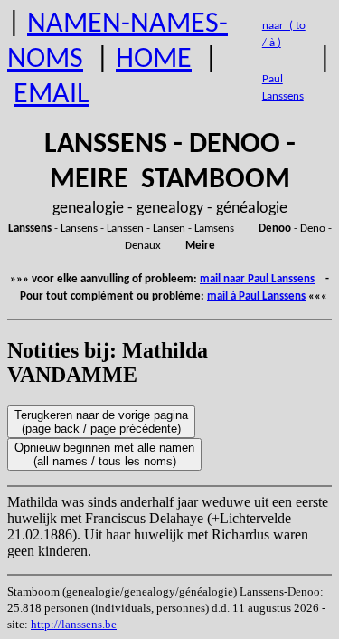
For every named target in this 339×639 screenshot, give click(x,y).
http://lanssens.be (74, 624)
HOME (154, 59)
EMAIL (51, 95)
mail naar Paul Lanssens (257, 279)
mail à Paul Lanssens (256, 296)
